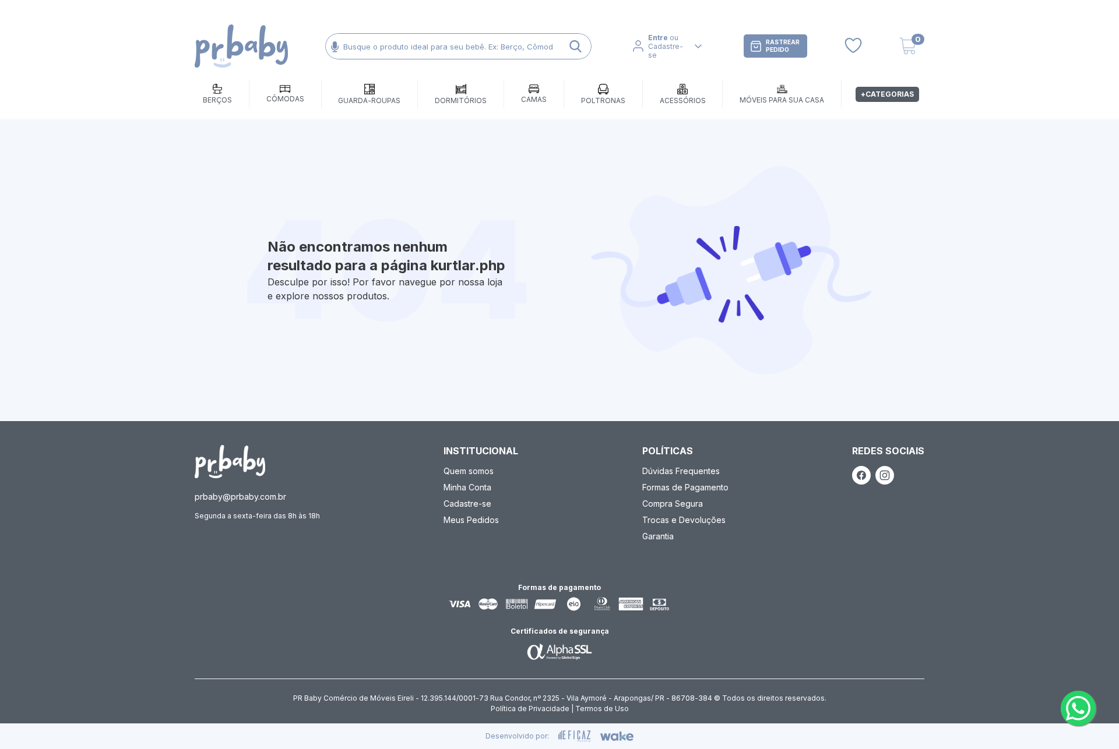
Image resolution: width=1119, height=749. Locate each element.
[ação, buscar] (575, 46)
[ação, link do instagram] (884, 475)
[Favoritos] (853, 46)
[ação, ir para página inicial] (230, 461)
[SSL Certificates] (559, 651)
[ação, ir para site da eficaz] (574, 736)
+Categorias (887, 94)
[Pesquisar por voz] (335, 46)
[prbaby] (241, 46)
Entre (658, 37)
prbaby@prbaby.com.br (240, 496)
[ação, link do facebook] (861, 475)
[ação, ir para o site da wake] (617, 736)
